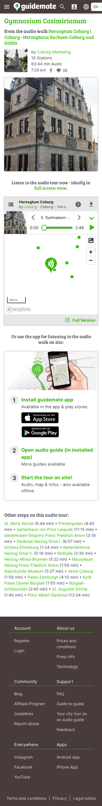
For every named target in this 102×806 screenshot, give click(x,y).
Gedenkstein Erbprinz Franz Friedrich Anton (44, 535)
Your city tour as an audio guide (72, 716)
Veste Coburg (80, 571)
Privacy (60, 798)
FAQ (60, 693)
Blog (18, 693)
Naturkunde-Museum (24, 571)
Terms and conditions (26, 798)
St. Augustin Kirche (69, 589)
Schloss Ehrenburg (21, 547)
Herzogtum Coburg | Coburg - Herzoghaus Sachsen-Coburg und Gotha (49, 37)
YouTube (22, 776)
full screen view (50, 188)
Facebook (23, 767)
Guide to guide (70, 703)
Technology (67, 666)
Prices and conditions (66, 643)
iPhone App (67, 767)
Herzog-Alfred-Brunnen (26, 559)
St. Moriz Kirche (18, 523)
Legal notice (84, 798)
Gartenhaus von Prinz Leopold (45, 529)
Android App (68, 757)
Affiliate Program (29, 703)
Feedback (66, 729)
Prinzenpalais (70, 523)
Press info (66, 656)
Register (21, 640)
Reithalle (65, 553)
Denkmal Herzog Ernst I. (39, 541)
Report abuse (26, 723)
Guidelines (23, 713)
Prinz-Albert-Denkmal (47, 595)
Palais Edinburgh (42, 577)
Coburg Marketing (54, 51)
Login (19, 650)
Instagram (23, 757)
